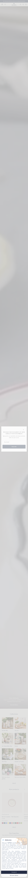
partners (10, 842)
